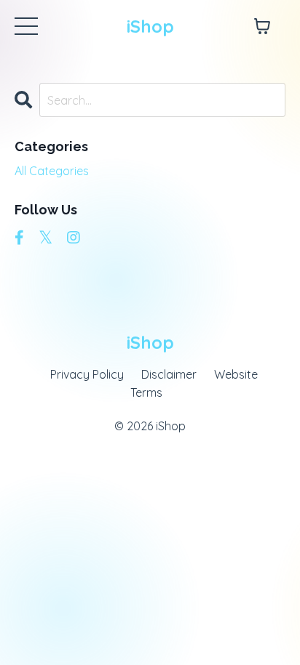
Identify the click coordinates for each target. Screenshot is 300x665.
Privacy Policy (87, 374)
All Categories (52, 171)
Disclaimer (169, 374)
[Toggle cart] (262, 26)
